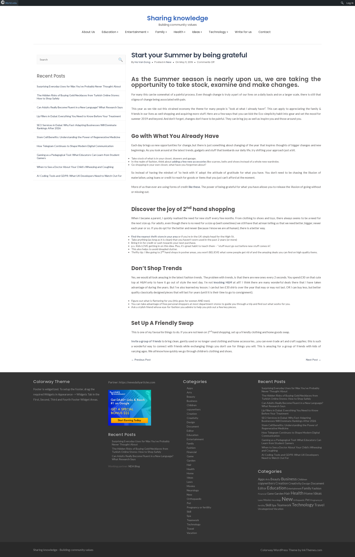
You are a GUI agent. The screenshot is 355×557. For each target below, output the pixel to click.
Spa (189, 515)
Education (110, 32)
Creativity (192, 417)
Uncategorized (265, 508)
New (168, 62)
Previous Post (141, 359)
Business (192, 400)
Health (179, 32)
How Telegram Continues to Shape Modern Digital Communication (75, 146)
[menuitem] (342, 3)
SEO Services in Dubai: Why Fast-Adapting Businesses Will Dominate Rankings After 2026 (289, 419)
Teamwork (193, 520)
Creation (192, 413)
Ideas (197, 32)
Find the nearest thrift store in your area (154, 236)
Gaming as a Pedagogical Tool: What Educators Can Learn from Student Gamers (291, 441)
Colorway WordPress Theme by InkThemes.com (291, 550)
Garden (191, 460)
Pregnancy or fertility (199, 507)
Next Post (313, 359)
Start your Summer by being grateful (189, 55)
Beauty (191, 396)
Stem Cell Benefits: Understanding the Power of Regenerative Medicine (78, 137)
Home (190, 473)
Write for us (243, 32)
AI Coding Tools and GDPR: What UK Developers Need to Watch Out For (79, 175)
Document (193, 426)
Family (161, 32)
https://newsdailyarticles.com (137, 382)
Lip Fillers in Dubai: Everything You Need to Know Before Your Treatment (79, 116)
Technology (218, 32)
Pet (189, 503)
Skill (189, 511)
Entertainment (136, 32)
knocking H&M (223, 282)
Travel (190, 528)
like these (194, 186)
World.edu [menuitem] (11, 2)
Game (190, 456)
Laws (190, 481)
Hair (189, 464)
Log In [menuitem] (350, 2)
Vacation (192, 532)
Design (191, 422)
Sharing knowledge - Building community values (63, 549)
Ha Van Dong (142, 62)
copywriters (194, 409)
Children (192, 405)
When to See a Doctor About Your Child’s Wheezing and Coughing (75, 166)
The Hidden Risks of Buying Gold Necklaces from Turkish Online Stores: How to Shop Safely (140, 450)
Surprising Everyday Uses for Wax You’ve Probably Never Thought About (79, 86)
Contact (264, 32)
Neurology (193, 490)
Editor (190, 430)
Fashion (191, 447)
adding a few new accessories (189, 161)
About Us (88, 32)
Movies (191, 486)
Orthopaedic (194, 498)
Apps (190, 388)
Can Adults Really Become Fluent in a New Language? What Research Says (80, 107)
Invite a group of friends (146, 341)
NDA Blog (134, 466)
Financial (192, 452)
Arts (189, 392)
